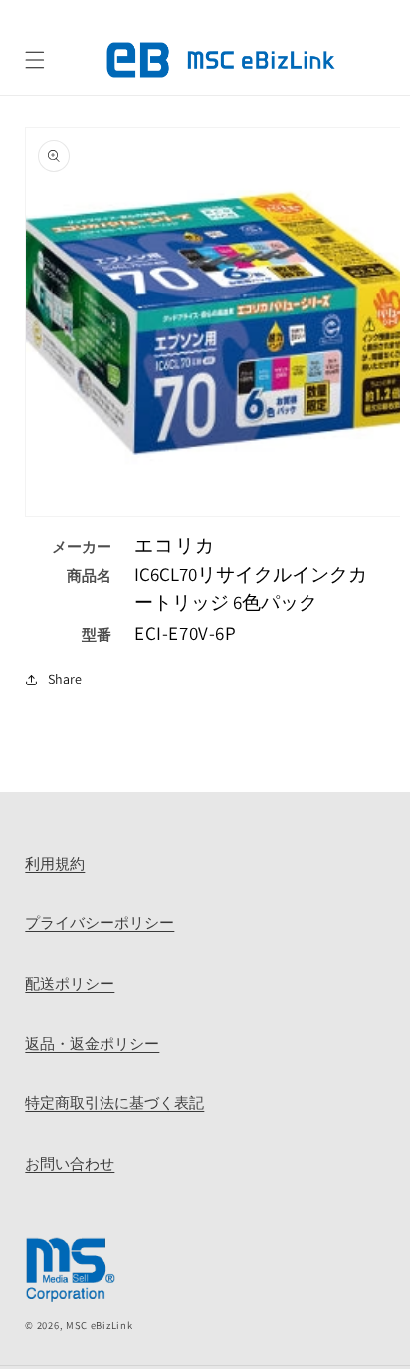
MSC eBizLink (99, 1325)
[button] (35, 60)
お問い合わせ (69, 1163)
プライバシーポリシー (99, 922)
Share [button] (65, 678)
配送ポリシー (69, 983)
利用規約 (55, 863)
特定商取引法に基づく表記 (114, 1102)
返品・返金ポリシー (92, 1043)
